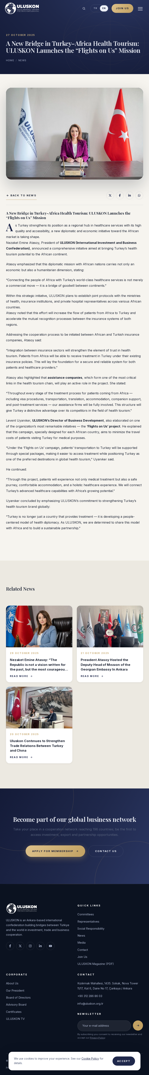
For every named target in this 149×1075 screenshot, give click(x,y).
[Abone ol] (138, 1025)
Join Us (122, 8)
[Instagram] (30, 946)
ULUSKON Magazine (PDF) (95, 964)
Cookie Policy (90, 1058)
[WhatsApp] (139, 195)
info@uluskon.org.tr (90, 1003)
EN (104, 8)
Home (10, 60)
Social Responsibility (90, 928)
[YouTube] (50, 946)
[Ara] (84, 8)
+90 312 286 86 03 (89, 996)
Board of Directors (18, 997)
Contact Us (106, 851)
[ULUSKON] (21, 8)
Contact (82, 950)
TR (95, 8)
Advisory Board (16, 1004)
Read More (19, 676)
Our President (15, 990)
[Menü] (140, 8)
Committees (85, 914)
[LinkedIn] (129, 195)
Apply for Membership (52, 851)
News (22, 60)
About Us (12, 983)
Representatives (88, 921)
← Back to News (21, 195)
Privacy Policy (97, 1037)
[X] (110, 195)
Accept (123, 1061)
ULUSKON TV (15, 1019)
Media (81, 942)
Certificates (14, 1012)
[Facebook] (120, 195)
